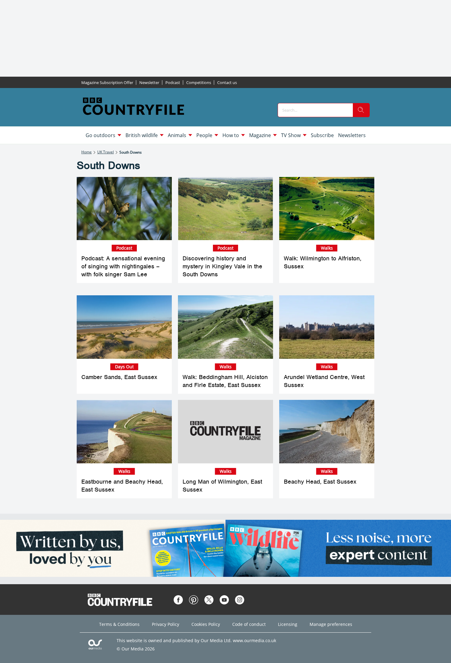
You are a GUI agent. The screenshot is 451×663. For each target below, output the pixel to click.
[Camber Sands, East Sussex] (124, 327)
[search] (361, 110)
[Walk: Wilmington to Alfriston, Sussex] (326, 208)
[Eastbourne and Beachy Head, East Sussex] (124, 431)
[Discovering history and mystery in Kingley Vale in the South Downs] (225, 208)
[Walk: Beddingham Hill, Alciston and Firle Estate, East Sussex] (225, 327)
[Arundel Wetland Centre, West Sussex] (326, 327)
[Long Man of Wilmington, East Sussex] (225, 431)
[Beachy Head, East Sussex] (326, 431)
